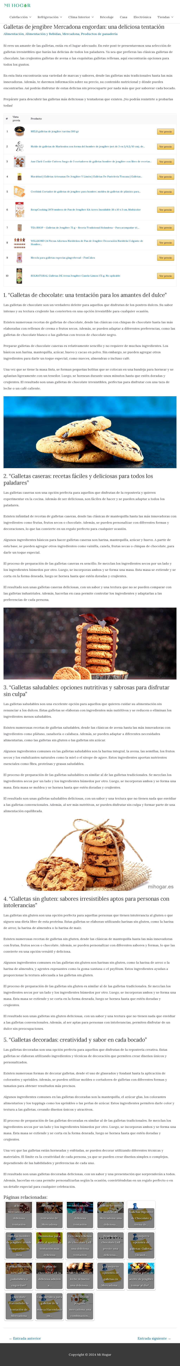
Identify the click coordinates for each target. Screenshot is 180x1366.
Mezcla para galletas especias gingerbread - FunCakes (63, 257)
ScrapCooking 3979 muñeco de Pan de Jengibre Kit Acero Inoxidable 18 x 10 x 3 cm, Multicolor (86, 209)
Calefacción (18, 17)
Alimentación (14, 34)
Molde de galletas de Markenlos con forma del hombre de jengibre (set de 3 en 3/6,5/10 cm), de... (88, 146)
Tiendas (164, 17)
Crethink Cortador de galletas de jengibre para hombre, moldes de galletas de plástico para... (86, 191)
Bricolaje (107, 17)
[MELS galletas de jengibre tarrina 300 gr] (20, 131)
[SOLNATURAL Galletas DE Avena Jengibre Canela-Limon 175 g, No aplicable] (20, 276)
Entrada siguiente (154, 1338)
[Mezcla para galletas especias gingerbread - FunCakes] (20, 257)
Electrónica (142, 17)
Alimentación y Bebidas (43, 34)
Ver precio (165, 131)
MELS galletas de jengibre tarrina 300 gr (55, 131)
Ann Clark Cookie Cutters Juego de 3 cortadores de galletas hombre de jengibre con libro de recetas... (91, 161)
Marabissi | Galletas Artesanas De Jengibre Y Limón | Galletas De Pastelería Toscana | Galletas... (86, 176)
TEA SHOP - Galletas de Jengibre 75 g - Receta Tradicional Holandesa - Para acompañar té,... (85, 227)
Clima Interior (79, 17)
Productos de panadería (99, 34)
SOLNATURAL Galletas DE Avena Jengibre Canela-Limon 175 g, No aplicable (75, 275)
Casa (123, 17)
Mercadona (70, 34)
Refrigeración (48, 17)
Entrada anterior (25, 1338)
